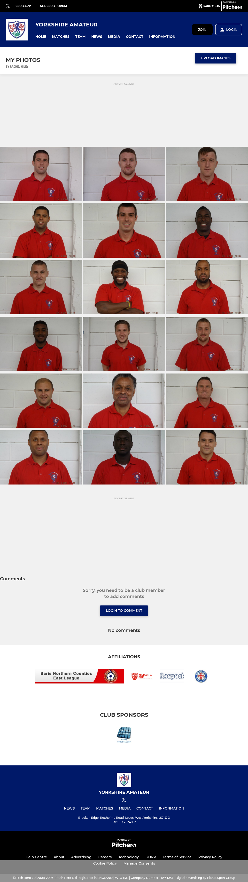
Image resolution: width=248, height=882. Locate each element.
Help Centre (36, 857)
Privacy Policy (210, 857)
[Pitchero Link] (232, 8)
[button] (40, 36)
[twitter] (8, 6)
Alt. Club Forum (53, 6)
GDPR (151, 857)
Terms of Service (177, 857)
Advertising (81, 857)
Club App (23, 6)
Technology (128, 857)
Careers (105, 857)
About (59, 857)
